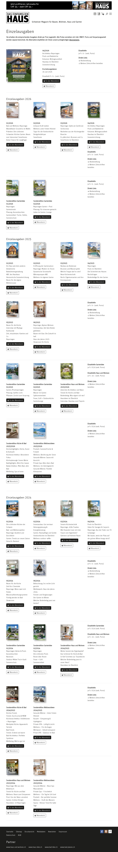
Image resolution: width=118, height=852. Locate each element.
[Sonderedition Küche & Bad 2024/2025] (12, 694)
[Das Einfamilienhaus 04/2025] (94, 110)
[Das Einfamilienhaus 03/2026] (66, 110)
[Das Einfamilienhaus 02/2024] (39, 508)
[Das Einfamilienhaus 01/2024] (12, 508)
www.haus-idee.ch (35, 847)
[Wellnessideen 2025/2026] (39, 430)
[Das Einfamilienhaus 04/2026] (18, 65)
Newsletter (52, 832)
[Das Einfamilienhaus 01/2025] (12, 110)
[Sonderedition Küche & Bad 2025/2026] (12, 430)
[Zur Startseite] (17, 17)
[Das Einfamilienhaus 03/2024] (66, 508)
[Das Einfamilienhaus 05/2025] (12, 309)
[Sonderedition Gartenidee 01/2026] (12, 188)
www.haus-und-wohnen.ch (16, 847)
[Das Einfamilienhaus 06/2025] (39, 309)
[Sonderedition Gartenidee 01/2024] (12, 632)
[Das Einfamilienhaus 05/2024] (12, 567)
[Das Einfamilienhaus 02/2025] (39, 110)
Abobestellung (85, 61)
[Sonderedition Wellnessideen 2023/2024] (39, 767)
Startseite (9, 832)
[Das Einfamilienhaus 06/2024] (39, 567)
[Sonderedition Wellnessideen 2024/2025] (39, 694)
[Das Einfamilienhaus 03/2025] (66, 250)
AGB (19, 835)
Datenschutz (10, 835)
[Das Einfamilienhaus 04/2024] (94, 508)
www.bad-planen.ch (67, 847)
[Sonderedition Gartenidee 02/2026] (39, 188)
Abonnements (74, 40)
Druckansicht (29, 832)
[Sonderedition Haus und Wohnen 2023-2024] (12, 767)
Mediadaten (41, 832)
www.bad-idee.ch (51, 847)
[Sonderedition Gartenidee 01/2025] (12, 371)
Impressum (63, 832)
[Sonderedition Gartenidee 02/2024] (39, 632)
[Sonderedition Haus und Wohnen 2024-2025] (66, 371)
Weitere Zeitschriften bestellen (91, 63)
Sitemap (19, 832)
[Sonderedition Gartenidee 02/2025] (39, 371)
